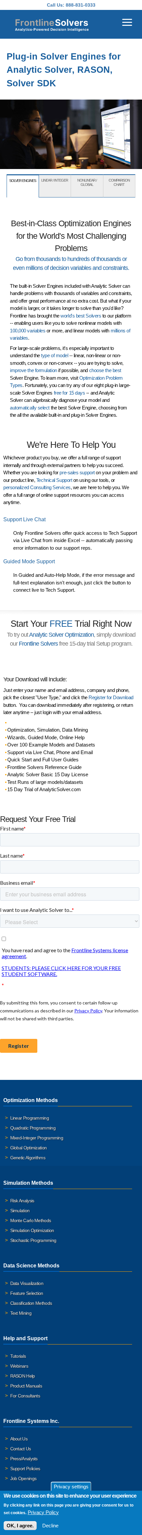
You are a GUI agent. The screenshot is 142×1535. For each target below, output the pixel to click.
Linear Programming (29, 1118)
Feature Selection (26, 1293)
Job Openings (23, 1478)
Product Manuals (26, 1385)
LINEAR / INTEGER (54, 180)
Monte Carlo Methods (30, 1220)
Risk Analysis (22, 1200)
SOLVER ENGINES (22, 181)
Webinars (19, 1366)
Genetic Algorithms (27, 1157)
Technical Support (54, 480)
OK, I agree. (20, 1525)
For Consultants (25, 1395)
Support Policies (25, 1468)
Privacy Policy (43, 1512)
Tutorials (18, 1356)
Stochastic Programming (33, 1240)
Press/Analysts (24, 1458)
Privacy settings (71, 1486)
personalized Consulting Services (37, 487)
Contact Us (20, 1448)
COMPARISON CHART (119, 182)
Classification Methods (31, 1303)
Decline (50, 1525)
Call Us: (55, 5)
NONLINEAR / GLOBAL (87, 182)
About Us (18, 1438)
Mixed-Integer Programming (36, 1137)
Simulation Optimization (32, 1230)
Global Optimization (28, 1147)
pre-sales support (76, 472)
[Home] (51, 24)
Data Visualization (26, 1283)
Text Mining (20, 1313)
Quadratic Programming (32, 1127)
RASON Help (22, 1376)
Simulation (20, 1210)
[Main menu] (127, 21)
